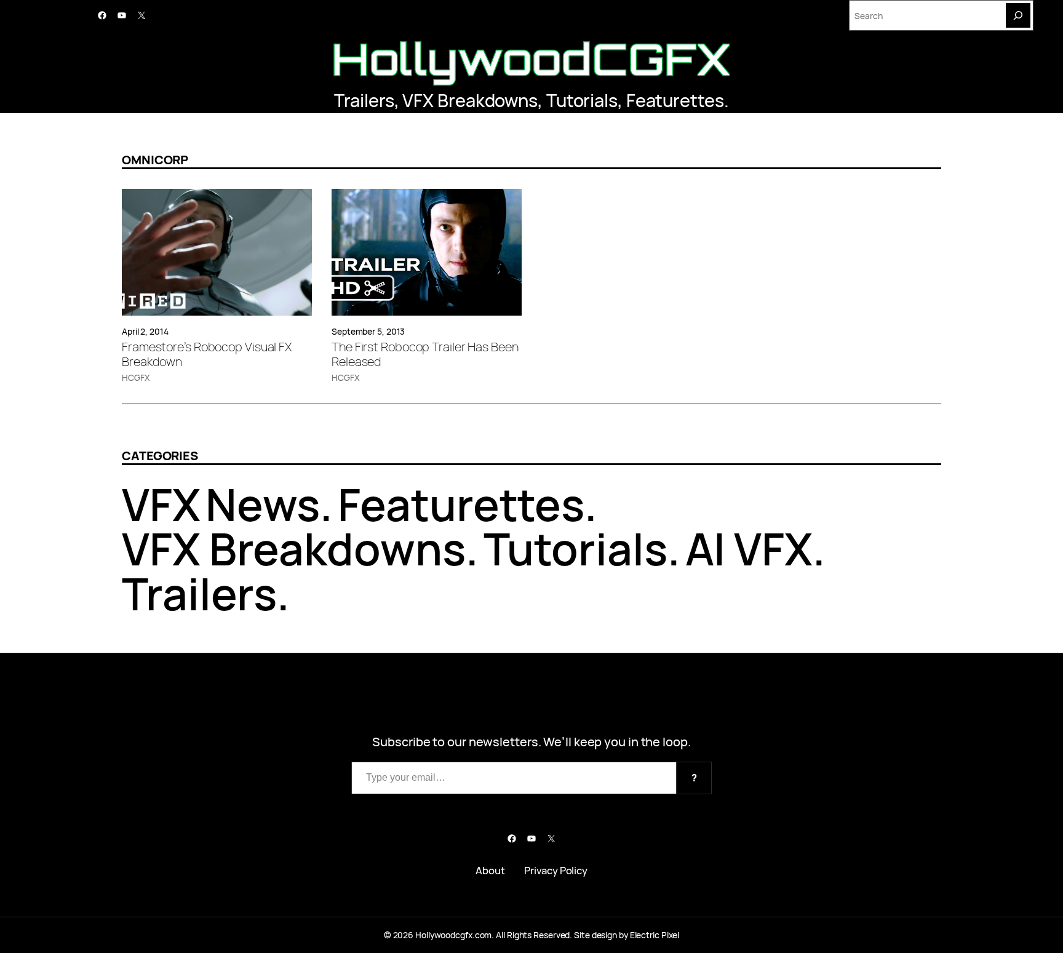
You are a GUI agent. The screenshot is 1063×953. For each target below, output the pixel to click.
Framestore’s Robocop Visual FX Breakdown (207, 354)
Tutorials (582, 100)
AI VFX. (755, 548)
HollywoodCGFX (532, 58)
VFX (161, 504)
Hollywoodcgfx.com (453, 935)
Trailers (364, 100)
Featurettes (675, 100)
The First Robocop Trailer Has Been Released (425, 354)
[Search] (1018, 15)
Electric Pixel (655, 935)
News (262, 504)
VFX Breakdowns (470, 100)
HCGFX (136, 377)
